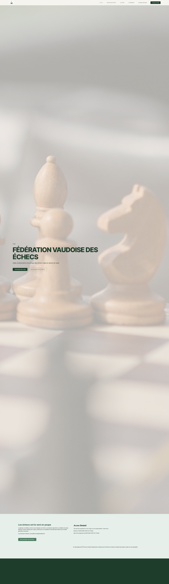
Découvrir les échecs (111, 2)
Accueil (101, 2)
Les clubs (122, 2)
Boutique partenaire (143, 2)
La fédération (131, 2)
